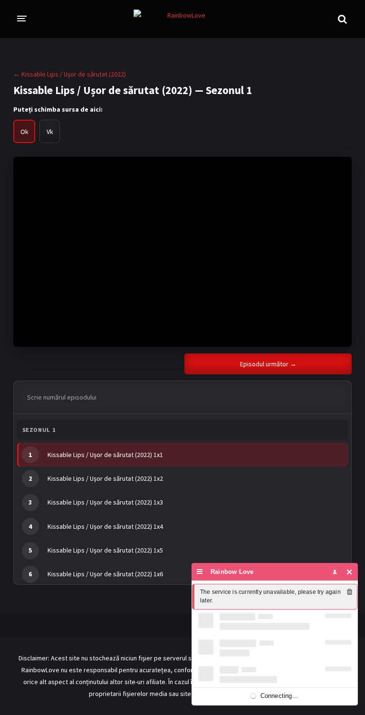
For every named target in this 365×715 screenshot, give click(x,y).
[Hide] (349, 572)
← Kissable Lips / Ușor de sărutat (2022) (69, 74)
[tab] (24, 131)
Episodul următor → (268, 364)
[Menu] (200, 572)
